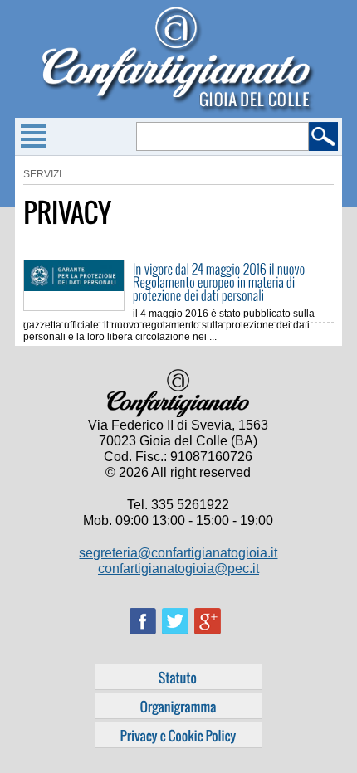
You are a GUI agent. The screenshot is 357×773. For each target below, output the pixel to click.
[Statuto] (178, 677)
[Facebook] (146, 640)
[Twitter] (178, 640)
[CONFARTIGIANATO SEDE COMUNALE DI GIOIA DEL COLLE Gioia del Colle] (178, 109)
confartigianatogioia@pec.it (178, 569)
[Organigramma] (178, 706)
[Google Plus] (210, 640)
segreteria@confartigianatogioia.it (178, 553)
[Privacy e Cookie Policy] (178, 735)
